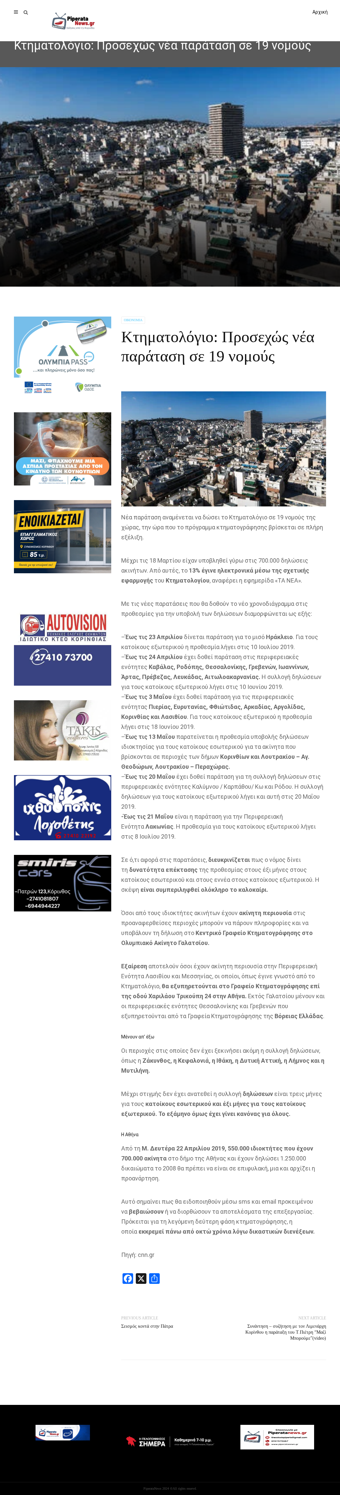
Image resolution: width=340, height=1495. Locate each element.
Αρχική (320, 12)
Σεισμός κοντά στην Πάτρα (147, 1326)
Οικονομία (133, 320)
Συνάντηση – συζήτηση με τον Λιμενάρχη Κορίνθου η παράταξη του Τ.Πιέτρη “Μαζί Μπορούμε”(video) (285, 1332)
